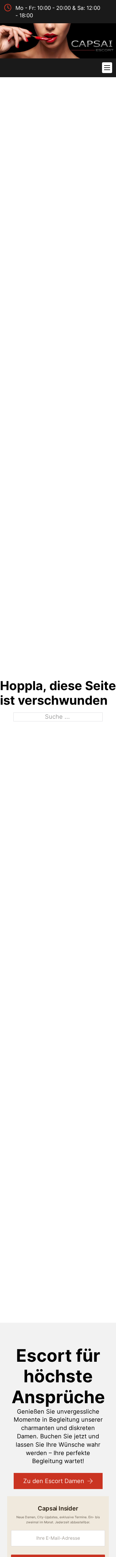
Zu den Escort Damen (53, 1481)
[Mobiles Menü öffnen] (107, 67)
